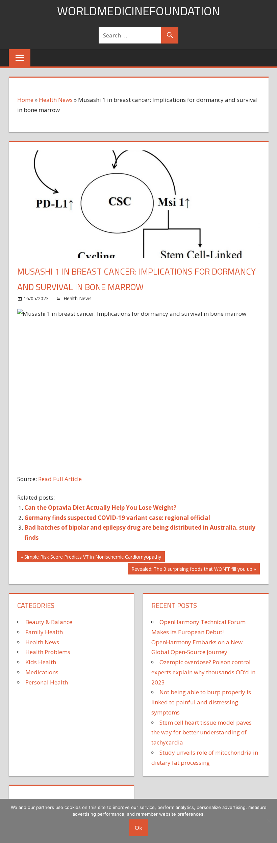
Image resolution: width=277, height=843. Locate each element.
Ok (138, 828)
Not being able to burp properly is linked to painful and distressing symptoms (201, 702)
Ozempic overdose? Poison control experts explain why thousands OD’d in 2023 (203, 672)
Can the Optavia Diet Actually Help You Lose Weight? (100, 507)
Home (25, 100)
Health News (56, 100)
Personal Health (46, 682)
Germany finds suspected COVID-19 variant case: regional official (117, 518)
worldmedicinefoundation (138, 10)
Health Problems (47, 652)
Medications (41, 672)
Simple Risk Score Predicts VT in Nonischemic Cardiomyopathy (92, 557)
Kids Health (40, 662)
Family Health (44, 632)
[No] (268, 820)
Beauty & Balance (48, 622)
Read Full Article (60, 479)
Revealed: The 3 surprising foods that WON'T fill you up (191, 569)
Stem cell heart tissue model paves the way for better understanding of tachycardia (201, 733)
